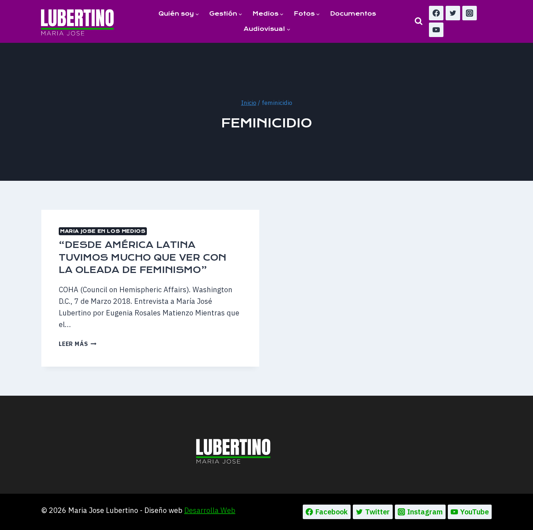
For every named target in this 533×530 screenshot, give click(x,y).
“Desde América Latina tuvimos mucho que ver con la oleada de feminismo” (142, 257)
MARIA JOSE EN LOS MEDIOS (102, 231)
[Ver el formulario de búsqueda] (418, 21)
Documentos (353, 13)
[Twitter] (453, 13)
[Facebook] (436, 13)
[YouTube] (436, 30)
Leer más (77, 343)
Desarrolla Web (209, 510)
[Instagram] (469, 13)
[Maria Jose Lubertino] (77, 21)
